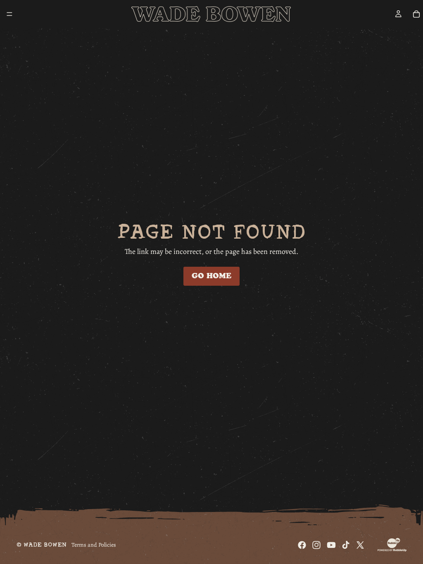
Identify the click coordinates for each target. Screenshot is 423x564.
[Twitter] (360, 545)
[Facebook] (302, 545)
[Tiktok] (346, 545)
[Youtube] (331, 545)
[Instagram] (316, 545)
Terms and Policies (93, 545)
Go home (211, 275)
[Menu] (9, 14)
